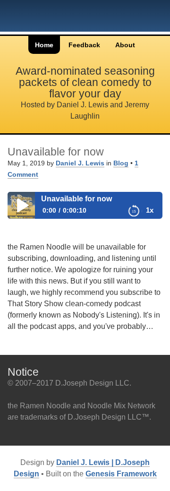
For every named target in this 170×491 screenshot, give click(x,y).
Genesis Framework (121, 474)
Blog (120, 163)
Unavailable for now (56, 152)
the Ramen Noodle (38, 20)
